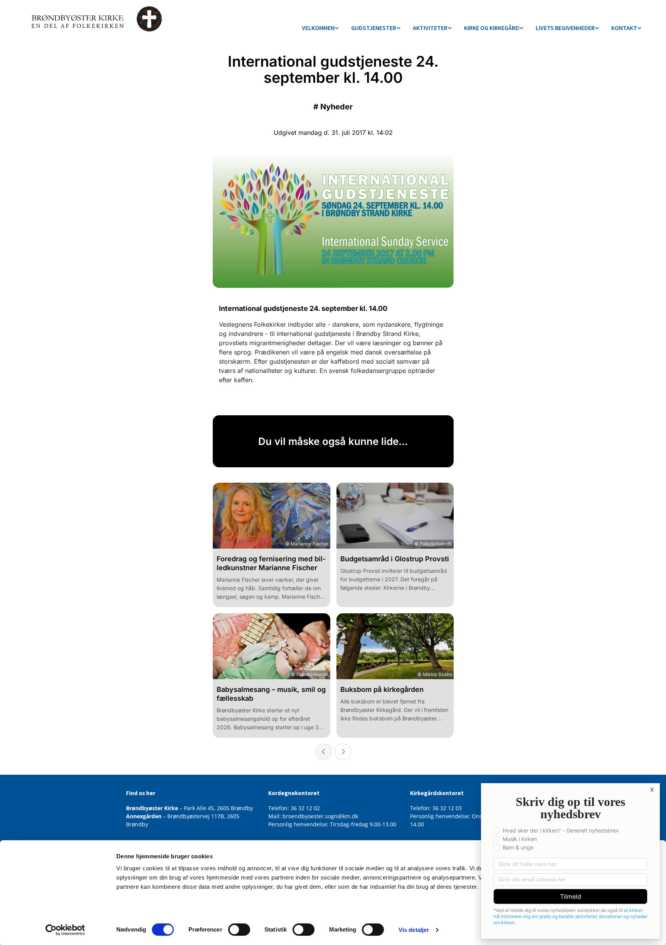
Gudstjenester (373, 28)
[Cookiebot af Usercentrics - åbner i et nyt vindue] (65, 930)
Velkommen (318, 28)
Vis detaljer (414, 930)
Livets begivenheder (565, 28)
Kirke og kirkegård (491, 28)
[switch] (239, 929)
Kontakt (624, 28)
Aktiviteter (430, 28)
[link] (320, 28)
